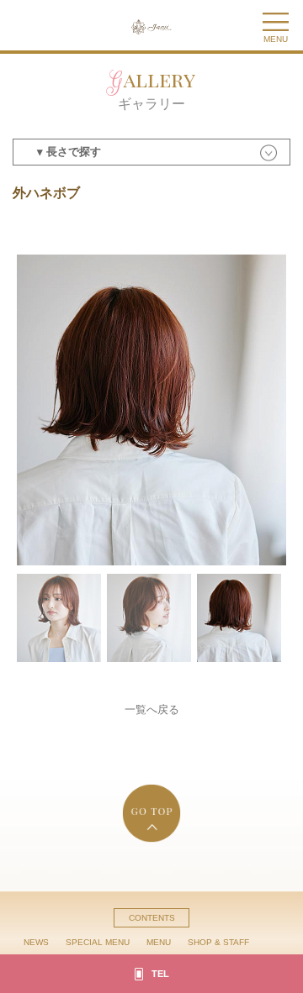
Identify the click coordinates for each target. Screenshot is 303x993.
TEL (160, 974)
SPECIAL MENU (98, 942)
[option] (151, 410)
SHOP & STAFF (218, 942)
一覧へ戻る (152, 709)
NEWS (36, 942)
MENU (158, 942)
